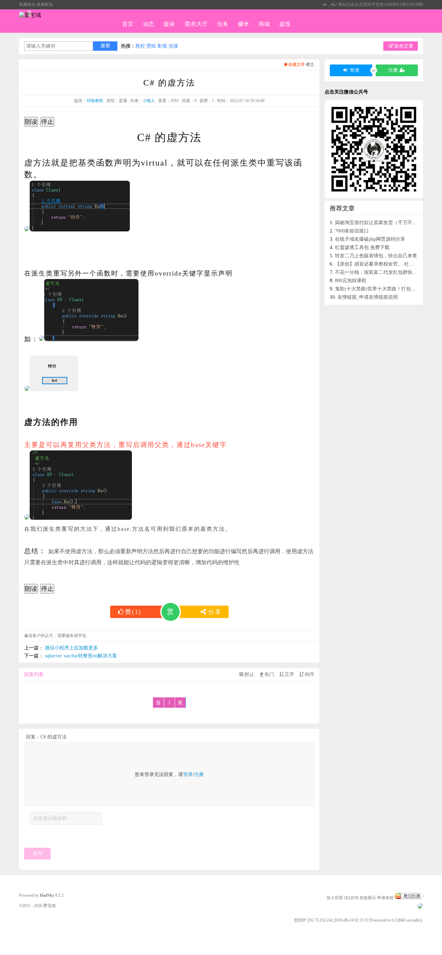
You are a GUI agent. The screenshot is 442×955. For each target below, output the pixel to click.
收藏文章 (296, 64)
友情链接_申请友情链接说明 (367, 297)
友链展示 (367, 897)
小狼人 (149, 100)
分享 (215, 611)
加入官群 (334, 897)
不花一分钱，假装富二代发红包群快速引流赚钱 (385, 272)
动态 (148, 24)
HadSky (47, 895)
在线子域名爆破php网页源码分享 (370, 239)
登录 (188, 774)
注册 (199, 774)
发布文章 (403, 46)
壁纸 (151, 46)
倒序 (309, 674)
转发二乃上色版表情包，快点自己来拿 (376, 255)
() (133, 611)
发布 (37, 853)
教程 (140, 46)
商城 (264, 24)
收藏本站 (27, 4)
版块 (169, 24)
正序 (289, 674)
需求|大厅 (196, 24)
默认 (249, 674)
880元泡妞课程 (350, 280)
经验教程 (95, 100)
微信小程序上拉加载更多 (71, 647)
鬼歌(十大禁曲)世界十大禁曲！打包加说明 (380, 288)
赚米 (243, 24)
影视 (162, 46)
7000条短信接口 (352, 230)
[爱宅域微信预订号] (374, 149)
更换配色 (45, 4)
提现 (284, 24)
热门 (269, 674)
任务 (222, 24)
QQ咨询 (351, 897)
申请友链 (385, 897)
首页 (127, 24)
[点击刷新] (44, 835)
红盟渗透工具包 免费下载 (362, 247)
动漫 (173, 46)
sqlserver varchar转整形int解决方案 (81, 655)
